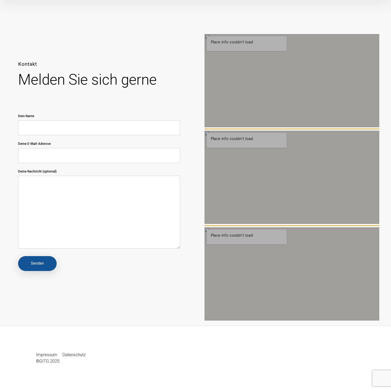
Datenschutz (74, 354)
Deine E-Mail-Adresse (34, 144)
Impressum (47, 354)
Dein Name (26, 116)
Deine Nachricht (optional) (37, 171)
